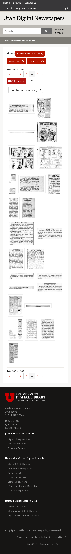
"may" (15, 61)
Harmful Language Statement (21, 8)
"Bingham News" (29, 53)
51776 (35, 61)
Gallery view (18, 81)
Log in (66, 8)
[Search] (46, 31)
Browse (17, 2)
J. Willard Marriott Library (17, 408)
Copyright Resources (18, 448)
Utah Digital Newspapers (20, 468)
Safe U (30, 543)
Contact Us (30, 2)
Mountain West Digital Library (22, 510)
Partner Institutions (17, 506)
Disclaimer (45, 543)
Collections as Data (17, 477)
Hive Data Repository (18, 490)
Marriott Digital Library (19, 463)
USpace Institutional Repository (23, 486)
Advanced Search (60, 31)
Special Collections (17, 443)
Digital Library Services (19, 439)
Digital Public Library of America (23, 515)
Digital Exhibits (15, 472)
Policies (59, 543)
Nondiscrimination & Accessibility (46, 537)
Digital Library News (17, 481)
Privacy (20, 537)
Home (6, 2)
